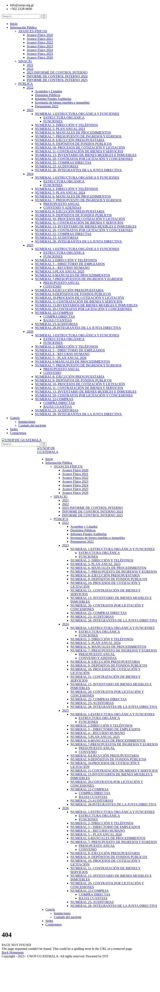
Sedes (14, 429)
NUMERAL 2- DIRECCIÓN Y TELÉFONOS (66, 125)
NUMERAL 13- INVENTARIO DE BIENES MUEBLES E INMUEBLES (85, 155)
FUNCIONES (52, 121)
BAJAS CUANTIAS (57, 320)
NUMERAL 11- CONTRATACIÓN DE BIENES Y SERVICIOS (79, 151)
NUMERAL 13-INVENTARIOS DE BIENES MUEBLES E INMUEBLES (86, 305)
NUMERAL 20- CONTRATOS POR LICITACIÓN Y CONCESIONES (84, 159)
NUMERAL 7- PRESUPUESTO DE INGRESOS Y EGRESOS (78, 136)
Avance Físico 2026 (40, 57)
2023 (30, 110)
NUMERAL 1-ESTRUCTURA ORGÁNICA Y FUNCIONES (77, 114)
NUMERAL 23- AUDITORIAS (56, 166)
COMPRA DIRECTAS (59, 316)
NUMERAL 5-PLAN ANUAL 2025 (59, 271)
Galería (15, 418)
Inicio (14, 23)
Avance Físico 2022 (40, 42)
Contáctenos (18, 433)
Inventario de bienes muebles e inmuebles (62, 102)
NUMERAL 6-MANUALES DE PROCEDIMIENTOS (72, 275)
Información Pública (23, 27)
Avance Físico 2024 (40, 50)
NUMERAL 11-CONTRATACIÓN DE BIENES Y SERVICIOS (78, 301)
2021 (30, 65)
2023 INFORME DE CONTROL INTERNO (57, 72)
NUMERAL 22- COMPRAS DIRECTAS (63, 162)
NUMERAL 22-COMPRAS (54, 313)
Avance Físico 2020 (40, 35)
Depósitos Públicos (47, 95)
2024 (30, 174)
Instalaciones (26, 421)
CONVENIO (52, 286)
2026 (30, 331)
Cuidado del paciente (32, 425)
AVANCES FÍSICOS (32, 31)
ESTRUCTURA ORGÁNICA (64, 117)
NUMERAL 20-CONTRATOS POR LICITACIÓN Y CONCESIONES (83, 309)
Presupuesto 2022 (46, 106)
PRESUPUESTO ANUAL (61, 204)
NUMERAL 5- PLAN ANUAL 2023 (60, 129)
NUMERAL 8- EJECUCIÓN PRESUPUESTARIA (70, 140)
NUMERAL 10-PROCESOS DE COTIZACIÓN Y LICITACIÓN (79, 298)
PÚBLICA (25, 84)
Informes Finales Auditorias (53, 99)
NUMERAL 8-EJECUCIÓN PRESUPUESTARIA (69, 290)
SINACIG (25, 61)
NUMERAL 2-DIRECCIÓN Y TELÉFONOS (66, 260)
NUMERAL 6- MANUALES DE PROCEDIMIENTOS (73, 132)
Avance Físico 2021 (40, 38)
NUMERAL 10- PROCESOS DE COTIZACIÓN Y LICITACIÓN (80, 147)
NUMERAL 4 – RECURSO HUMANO (62, 267)
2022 (30, 68)
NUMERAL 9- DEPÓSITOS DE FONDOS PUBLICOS (73, 144)
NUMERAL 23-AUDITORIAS (56, 324)
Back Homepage (13, 952)
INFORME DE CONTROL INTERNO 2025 (57, 80)
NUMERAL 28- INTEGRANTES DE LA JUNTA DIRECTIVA (78, 170)
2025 (30, 245)
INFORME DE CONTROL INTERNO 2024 (57, 76)
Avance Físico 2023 (40, 46)
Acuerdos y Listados (48, 91)
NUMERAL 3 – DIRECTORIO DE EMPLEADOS (70, 264)
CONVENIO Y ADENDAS (62, 207)
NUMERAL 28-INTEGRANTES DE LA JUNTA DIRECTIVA (78, 328)
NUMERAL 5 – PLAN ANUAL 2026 (60, 358)
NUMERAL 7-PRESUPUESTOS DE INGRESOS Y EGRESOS (78, 279)
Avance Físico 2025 (40, 53)
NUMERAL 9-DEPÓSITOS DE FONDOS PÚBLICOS (73, 294)
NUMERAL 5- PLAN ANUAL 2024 (60, 192)
